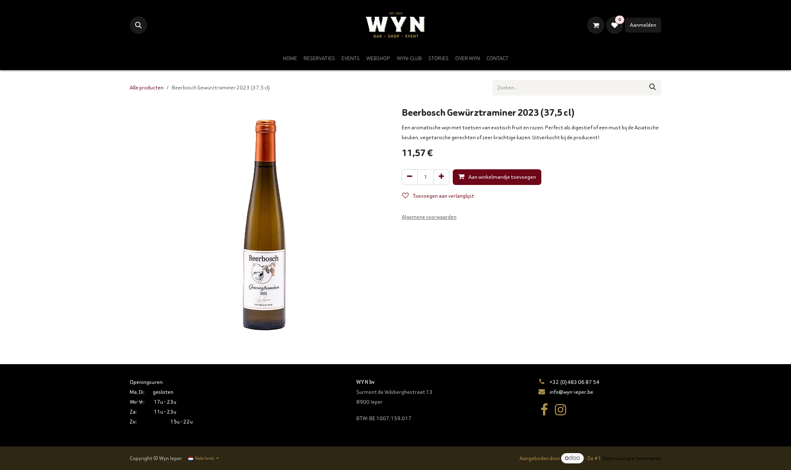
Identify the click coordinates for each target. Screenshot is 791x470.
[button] (138, 25)
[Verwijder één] (410, 177)
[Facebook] (544, 410)
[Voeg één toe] (441, 177)
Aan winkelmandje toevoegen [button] (502, 177)
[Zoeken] (652, 88)
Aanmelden (643, 25)
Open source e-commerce (631, 458)
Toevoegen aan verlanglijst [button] (443, 196)
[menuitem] (290, 58)
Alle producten (147, 87)
